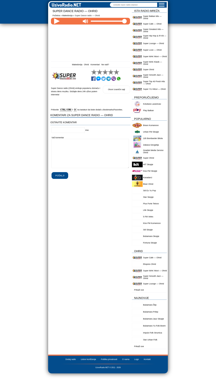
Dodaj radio (70, 359)
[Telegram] (108, 78)
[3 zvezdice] (105, 72)
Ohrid (86, 64)
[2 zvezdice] (99, 72)
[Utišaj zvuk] (85, 21)
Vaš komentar (58, 137)
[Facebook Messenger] (98, 78)
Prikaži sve (139, 290)
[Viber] (113, 78)
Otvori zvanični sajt (116, 89)
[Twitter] (103, 78)
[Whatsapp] (118, 78)
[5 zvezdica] (116, 72)
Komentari (95, 64)
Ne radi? (105, 64)
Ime (87, 130)
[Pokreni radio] (57, 21)
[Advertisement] (90, 42)
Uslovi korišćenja (88, 359)
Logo (136, 359)
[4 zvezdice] (111, 72)
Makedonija (77, 64)
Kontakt (147, 359)
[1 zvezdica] (94, 72)
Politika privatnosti (109, 359)
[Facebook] (93, 78)
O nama (125, 359)
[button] (161, 5)
